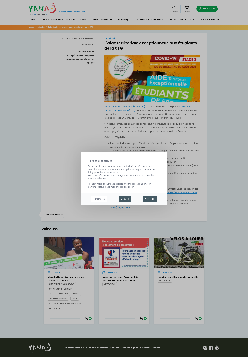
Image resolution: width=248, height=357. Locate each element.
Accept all (149, 198)
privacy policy (127, 186)
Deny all (125, 198)
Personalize (99, 198)
